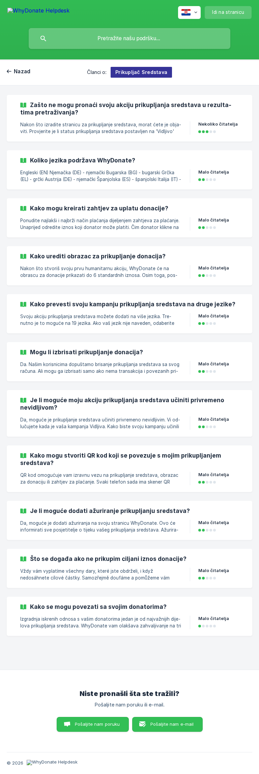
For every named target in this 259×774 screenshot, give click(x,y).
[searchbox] (129, 38)
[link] (129, 118)
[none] (38, 11)
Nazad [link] (22, 71)
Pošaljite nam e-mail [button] (172, 724)
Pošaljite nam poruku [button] (97, 724)
